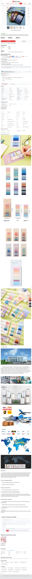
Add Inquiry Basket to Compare (16, 30)
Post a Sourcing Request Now (23, 530)
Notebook (2, 562)
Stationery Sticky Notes (11, 569)
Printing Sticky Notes (3, 569)
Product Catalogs (12, 550)
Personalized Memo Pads (23, 562)
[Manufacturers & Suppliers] (16, 1)
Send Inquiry (8, 41)
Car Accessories (3, 553)
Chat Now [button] (24, 41)
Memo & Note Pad (12, 5)
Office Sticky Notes (25, 569)
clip (1, 554)
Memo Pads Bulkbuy (15, 571)
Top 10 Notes (10, 571)
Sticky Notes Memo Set (18, 569)
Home (1, 5)
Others (9, 554)
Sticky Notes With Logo (4, 571)
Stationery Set (7, 562)
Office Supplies (4, 5)
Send (7, 530)
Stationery (8, 5)
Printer (17, 553)
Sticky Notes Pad (16, 562)
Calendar (11, 562)
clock (9, 553)
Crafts (24, 553)
